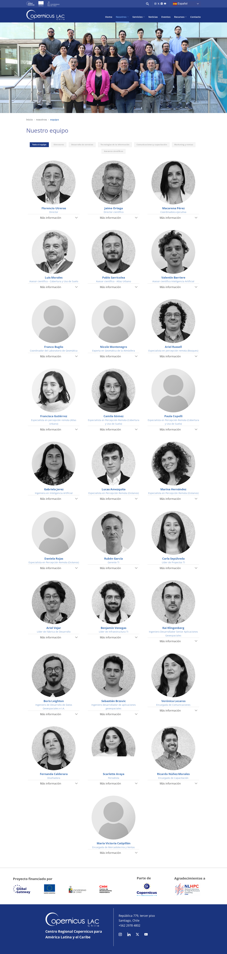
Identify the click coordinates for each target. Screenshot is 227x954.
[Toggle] (76, 218)
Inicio (29, 119)
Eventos (165, 16)
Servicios (137, 16)
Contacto (195, 16)
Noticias (153, 16)
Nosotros (121, 16)
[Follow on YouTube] (165, 4)
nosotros (41, 119)
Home (108, 16)
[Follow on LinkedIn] (162, 4)
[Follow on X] (159, 4)
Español (182, 3)
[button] (147, 3)
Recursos (179, 16)
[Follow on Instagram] (155, 4)
